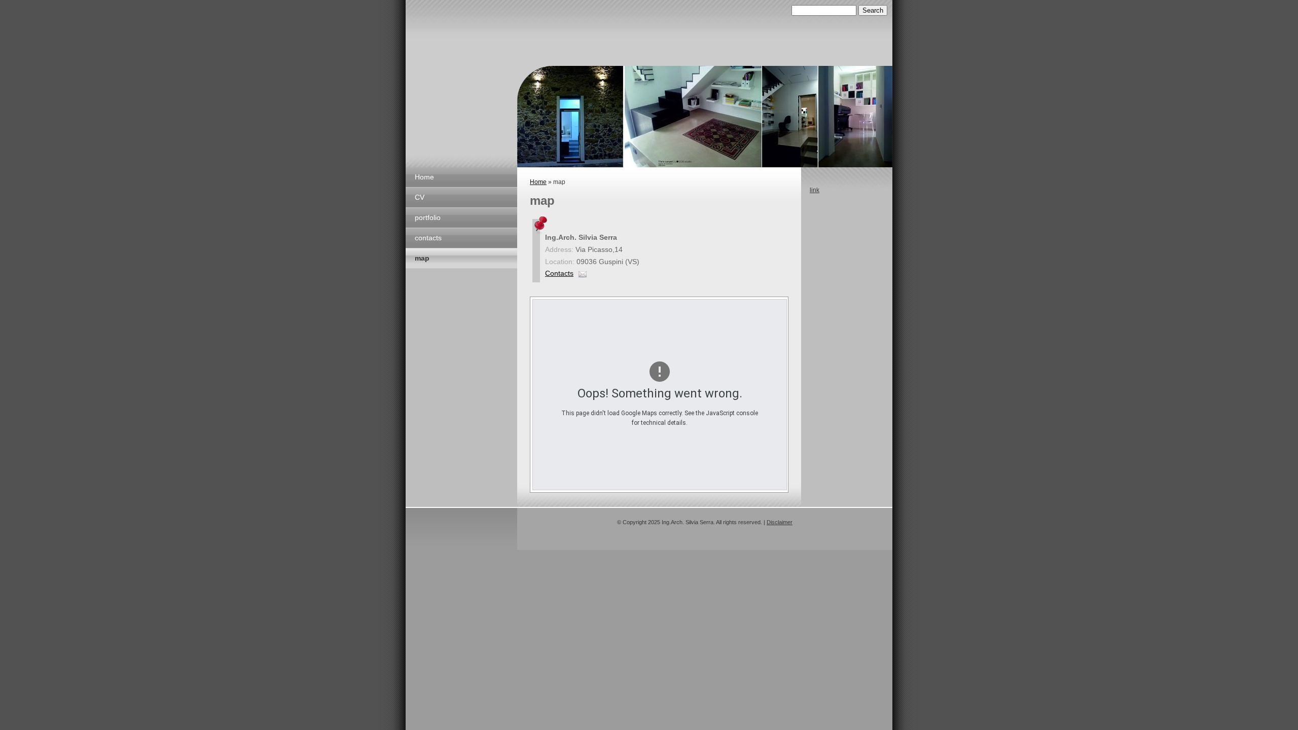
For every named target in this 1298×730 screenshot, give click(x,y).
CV (419, 197)
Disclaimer (779, 522)
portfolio (428, 217)
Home (424, 177)
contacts (428, 238)
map (422, 258)
